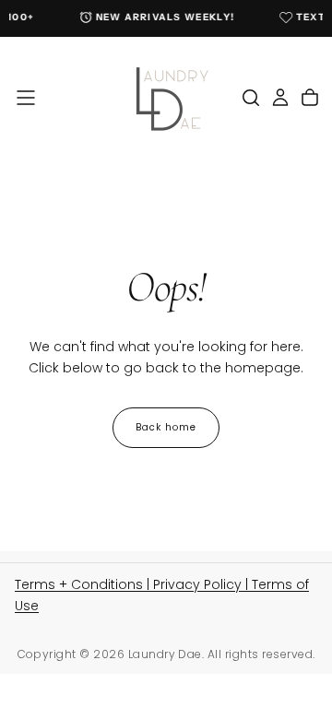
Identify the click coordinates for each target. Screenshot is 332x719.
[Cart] (310, 97)
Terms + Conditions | (84, 584)
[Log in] (280, 97)
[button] (26, 98)
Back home (166, 427)
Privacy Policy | (202, 584)
